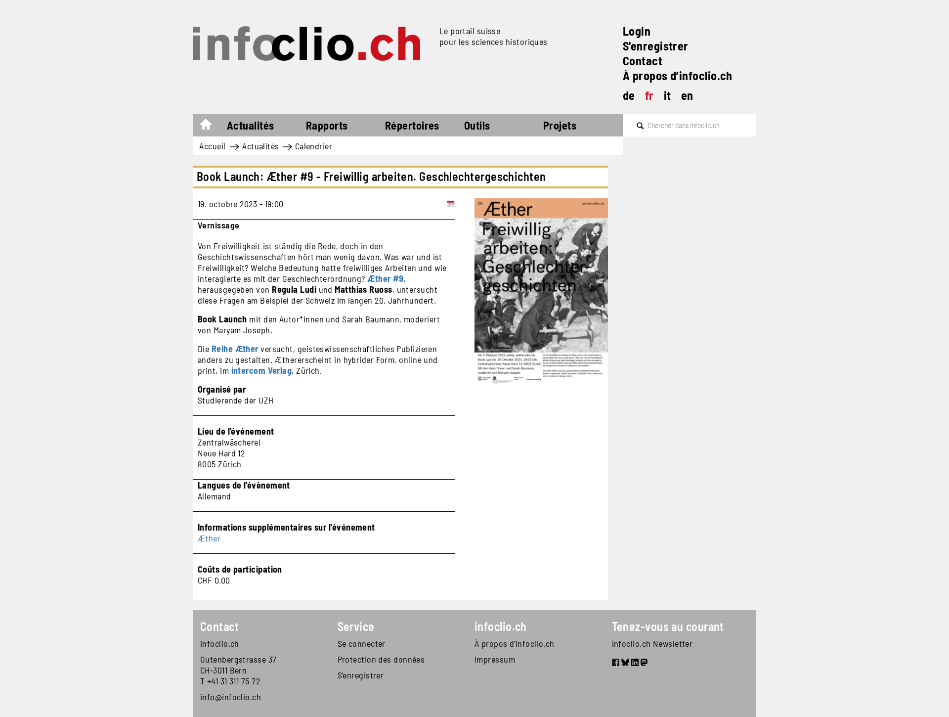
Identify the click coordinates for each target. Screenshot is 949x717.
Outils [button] (477, 125)
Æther (209, 538)
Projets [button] (559, 125)
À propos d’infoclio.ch (678, 75)
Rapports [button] (327, 125)
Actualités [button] (250, 125)
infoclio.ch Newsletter (652, 643)
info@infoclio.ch (230, 696)
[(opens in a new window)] (615, 664)
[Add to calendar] (451, 203)
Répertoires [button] (412, 125)
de (629, 95)
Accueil (211, 127)
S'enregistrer (656, 46)
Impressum (494, 659)
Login (636, 31)
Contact (642, 60)
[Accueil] (312, 43)
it (667, 95)
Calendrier (314, 145)
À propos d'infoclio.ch (514, 643)
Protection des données (381, 659)
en (687, 95)
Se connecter (362, 643)
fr (649, 95)
